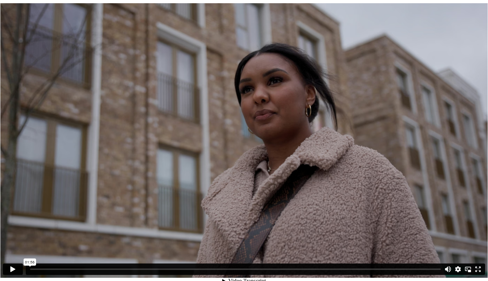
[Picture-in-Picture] (468, 269)
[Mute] (448, 269)
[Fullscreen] (478, 269)
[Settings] (458, 269)
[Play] (13, 269)
